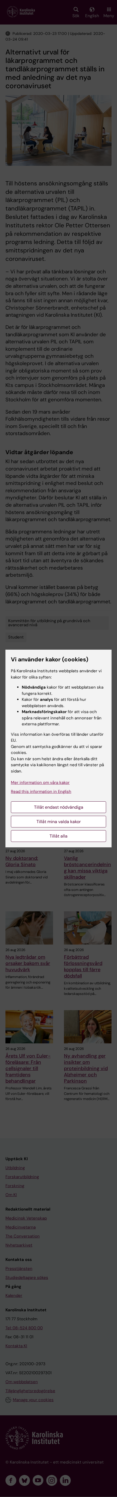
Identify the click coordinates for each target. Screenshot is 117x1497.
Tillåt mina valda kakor (58, 821)
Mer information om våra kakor (40, 782)
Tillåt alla (58, 836)
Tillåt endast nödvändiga (58, 807)
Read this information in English (41, 791)
